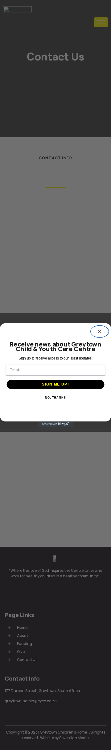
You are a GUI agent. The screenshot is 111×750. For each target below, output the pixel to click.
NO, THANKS (55, 397)
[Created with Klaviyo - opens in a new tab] (55, 424)
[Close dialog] (100, 331)
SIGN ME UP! (55, 384)
